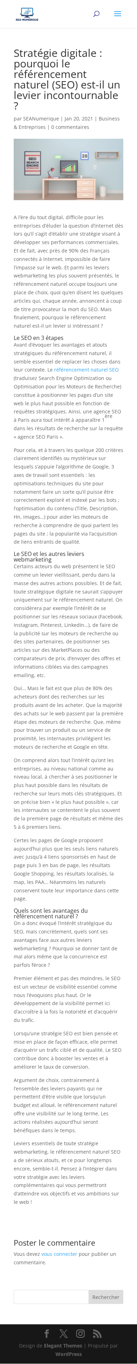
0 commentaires (70, 127)
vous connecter (59, 1254)
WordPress (69, 1354)
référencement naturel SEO (86, 369)
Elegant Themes (63, 1345)
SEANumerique (41, 118)
